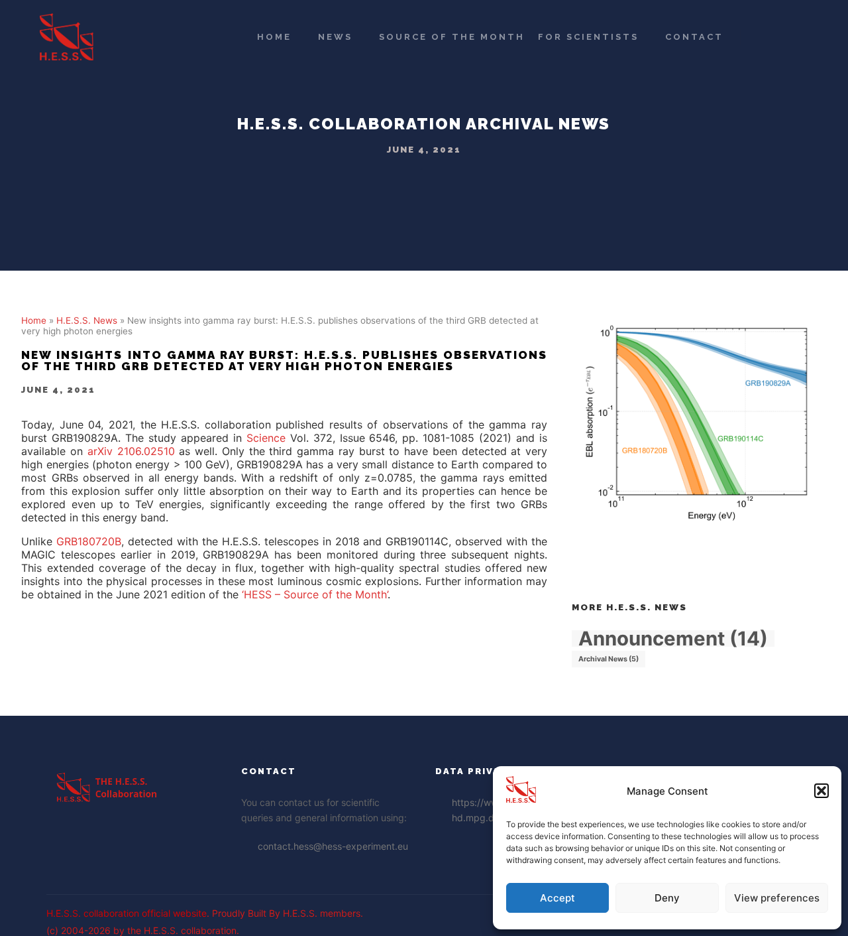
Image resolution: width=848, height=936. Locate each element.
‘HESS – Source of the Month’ (315, 594)
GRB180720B (88, 541)
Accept (557, 898)
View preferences (777, 898)
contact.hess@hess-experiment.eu (333, 846)
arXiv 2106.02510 (131, 451)
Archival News (538, 123)
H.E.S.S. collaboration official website (126, 913)
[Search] (762, 37)
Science (266, 437)
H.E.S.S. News (86, 320)
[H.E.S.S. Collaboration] (66, 37)
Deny (667, 898)
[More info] (786, 37)
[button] (821, 790)
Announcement (673, 638)
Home (33, 320)
